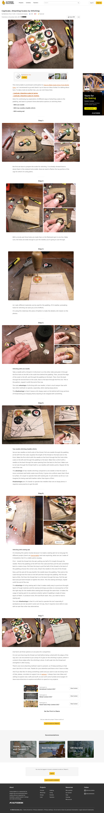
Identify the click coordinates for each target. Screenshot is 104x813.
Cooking (52, 790)
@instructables (90, 790)
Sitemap (68, 797)
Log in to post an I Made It (52, 723)
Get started (69, 792)
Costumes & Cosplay (22, 14)
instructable (35, 555)
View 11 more (59, 542)
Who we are (69, 799)
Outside (52, 795)
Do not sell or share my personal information (66, 810)
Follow (24, 77)
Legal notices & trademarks (86, 810)
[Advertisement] (93, 94)
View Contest (73, 688)
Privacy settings (48, 810)
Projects (21, 3)
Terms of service (27, 810)
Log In (92, 3)
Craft (14, 14)
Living (51, 792)
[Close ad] (103, 74)
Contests (28, 3)
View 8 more (67, 361)
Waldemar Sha (7, 14)
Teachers (35, 3)
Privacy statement (38, 810)
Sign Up (99, 3)
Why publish (69, 790)
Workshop (42, 792)
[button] (78, 17)
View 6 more (67, 441)
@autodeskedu (90, 793)
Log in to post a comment (52, 780)
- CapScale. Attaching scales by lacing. (25, 93)
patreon (44, 674)
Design (42, 795)
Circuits (42, 790)
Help (67, 795)
